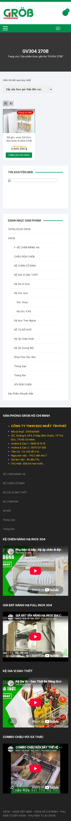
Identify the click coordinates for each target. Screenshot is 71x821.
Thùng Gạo (20, 366)
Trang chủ (13, 56)
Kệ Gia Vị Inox (22, 284)
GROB (11, 238)
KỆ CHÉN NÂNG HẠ (14, 474)
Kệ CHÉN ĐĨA (10, 501)
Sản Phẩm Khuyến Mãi (20, 393)
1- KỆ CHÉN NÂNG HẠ (26, 247)
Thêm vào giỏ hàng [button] (19, 155)
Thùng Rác (20, 375)
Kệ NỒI (7, 510)
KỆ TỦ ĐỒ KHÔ (23, 329)
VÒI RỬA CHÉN (22, 384)
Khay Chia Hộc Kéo (25, 357)
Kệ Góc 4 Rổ (24, 311)
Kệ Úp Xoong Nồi (24, 347)
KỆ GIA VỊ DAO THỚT (26, 274)
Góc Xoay (22, 302)
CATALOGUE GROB (19, 229)
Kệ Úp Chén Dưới (24, 338)
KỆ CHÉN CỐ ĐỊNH (25, 265)
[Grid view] (5, 103)
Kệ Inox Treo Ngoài (25, 320)
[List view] (11, 103)
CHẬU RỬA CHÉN (24, 256)
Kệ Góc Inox (21, 293)
